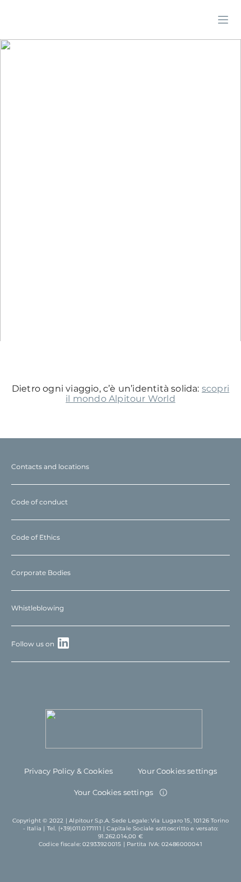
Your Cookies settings (177, 771)
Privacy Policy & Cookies (68, 771)
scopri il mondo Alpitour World (147, 393)
